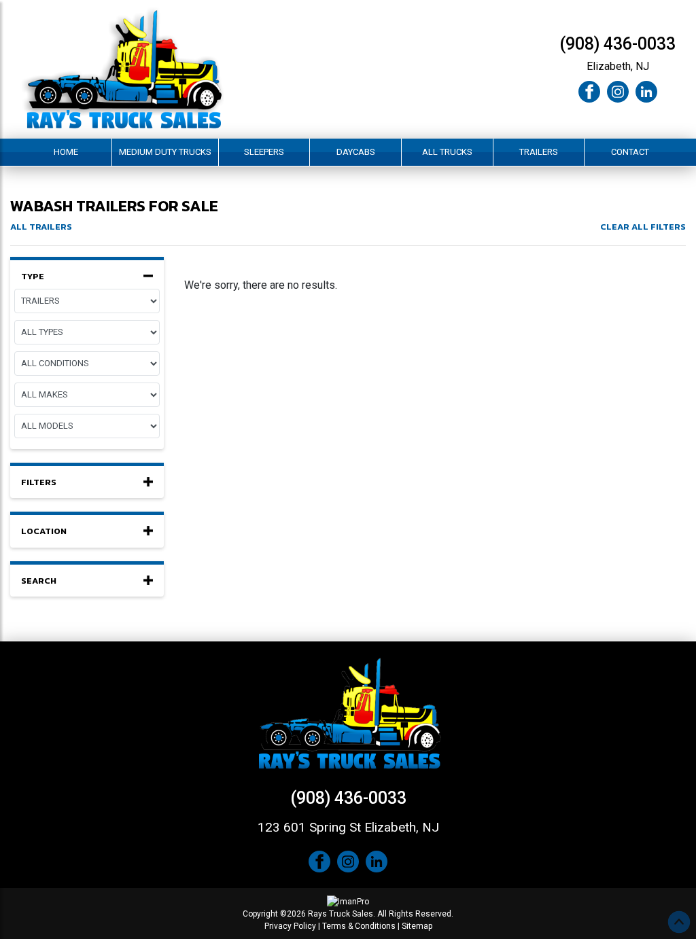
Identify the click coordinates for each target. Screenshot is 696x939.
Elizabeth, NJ (618, 66)
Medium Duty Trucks (165, 152)
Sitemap (417, 926)
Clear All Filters (643, 226)
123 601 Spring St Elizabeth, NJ (348, 827)
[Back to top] (679, 922)
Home (66, 152)
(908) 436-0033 (617, 44)
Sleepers (264, 152)
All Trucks (447, 152)
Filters (38, 482)
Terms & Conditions (359, 926)
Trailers (538, 152)
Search (38, 580)
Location (44, 531)
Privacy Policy (290, 926)
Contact (630, 152)
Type (32, 276)
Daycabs (355, 152)
